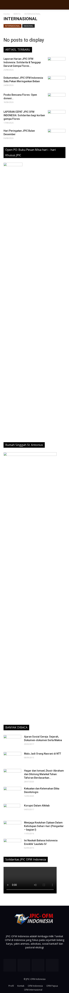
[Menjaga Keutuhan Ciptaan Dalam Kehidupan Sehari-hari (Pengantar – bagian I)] (12, 827)
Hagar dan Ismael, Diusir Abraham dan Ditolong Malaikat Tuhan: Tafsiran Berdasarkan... (44, 774)
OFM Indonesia (35, 985)
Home (7, 13)
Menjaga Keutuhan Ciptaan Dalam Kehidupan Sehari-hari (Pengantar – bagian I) (44, 826)
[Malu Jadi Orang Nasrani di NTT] (12, 758)
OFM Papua (52, 985)
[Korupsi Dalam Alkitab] (12, 810)
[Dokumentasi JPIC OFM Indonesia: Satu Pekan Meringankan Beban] (56, 82)
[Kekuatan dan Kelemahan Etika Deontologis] (12, 793)
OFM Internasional (33, 989)
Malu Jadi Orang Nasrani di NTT (42, 753)
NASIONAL (28, 25)
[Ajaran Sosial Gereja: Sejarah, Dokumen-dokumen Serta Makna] (12, 741)
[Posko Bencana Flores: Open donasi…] (56, 99)
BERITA (17, 13)
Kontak (20, 985)
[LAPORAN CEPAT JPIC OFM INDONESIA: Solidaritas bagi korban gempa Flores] (56, 116)
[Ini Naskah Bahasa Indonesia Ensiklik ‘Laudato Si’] (12, 844)
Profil (11, 985)
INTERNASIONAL (12, 25)
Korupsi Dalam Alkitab (37, 805)
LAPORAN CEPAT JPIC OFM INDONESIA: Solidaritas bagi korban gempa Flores (24, 115)
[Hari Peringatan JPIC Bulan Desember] (56, 135)
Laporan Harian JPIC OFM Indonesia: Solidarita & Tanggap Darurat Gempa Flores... (22, 62)
